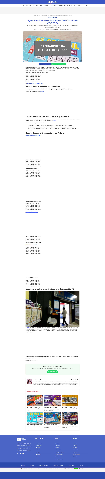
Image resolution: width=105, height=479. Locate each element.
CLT (74, 5)
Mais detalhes (81, 468)
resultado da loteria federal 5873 (35, 83)
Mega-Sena (76, 449)
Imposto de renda (59, 454)
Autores (32, 465)
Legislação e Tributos (59, 452)
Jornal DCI (35, 15)
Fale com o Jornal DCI (43, 465)
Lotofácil (75, 447)
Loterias (53, 5)
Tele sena (76, 452)
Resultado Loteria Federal (32, 360)
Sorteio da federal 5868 (31, 245)
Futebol (38, 449)
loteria (54, 120)
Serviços (69, 5)
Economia (35, 5)
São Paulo (46, 5)
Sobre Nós (23, 465)
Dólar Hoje (58, 445)
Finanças (80, 5)
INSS (41, 5)
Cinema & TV (39, 445)
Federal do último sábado (32, 212)
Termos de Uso (71, 465)
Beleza (38, 456)
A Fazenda (39, 454)
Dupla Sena (76, 456)
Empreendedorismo (59, 459)
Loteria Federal (47, 15)
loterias (42, 91)
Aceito (76, 468)
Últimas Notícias (27, 5)
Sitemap (81, 465)
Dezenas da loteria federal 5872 (33, 135)
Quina (75, 445)
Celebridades (39, 442)
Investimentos (61, 5)
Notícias (38, 452)
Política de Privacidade (58, 465)
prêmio (28, 327)
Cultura (38, 447)
